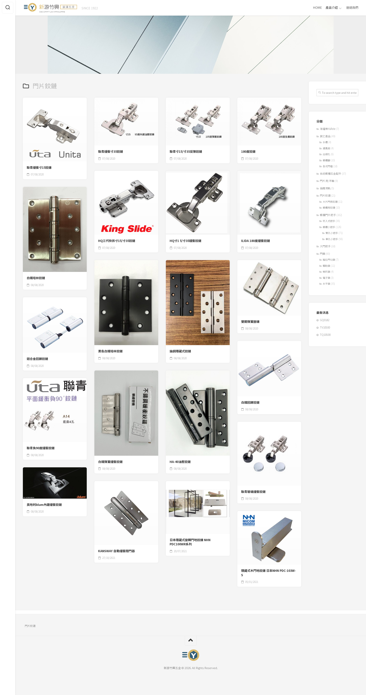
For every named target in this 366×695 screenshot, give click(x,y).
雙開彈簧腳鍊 (250, 321)
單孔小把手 (332, 239)
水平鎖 (326, 283)
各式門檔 (328, 166)
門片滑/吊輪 (327, 181)
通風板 (326, 148)
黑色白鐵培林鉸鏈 (110, 351)
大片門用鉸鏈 (330, 201)
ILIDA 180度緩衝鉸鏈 (255, 241)
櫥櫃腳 (326, 160)
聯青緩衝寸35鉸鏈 (110, 151)
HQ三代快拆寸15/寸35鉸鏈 (116, 241)
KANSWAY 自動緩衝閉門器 (116, 551)
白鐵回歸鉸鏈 (250, 402)
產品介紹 (332, 8)
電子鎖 (326, 278)
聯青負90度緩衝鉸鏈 (41, 448)
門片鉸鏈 (325, 195)
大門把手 (325, 246)
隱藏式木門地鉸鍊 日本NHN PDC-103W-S (268, 572)
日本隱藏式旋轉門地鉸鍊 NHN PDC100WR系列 (190, 542)
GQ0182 (324, 320)
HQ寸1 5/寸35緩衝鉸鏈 (185, 241)
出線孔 (326, 154)
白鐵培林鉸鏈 (36, 278)
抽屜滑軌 (325, 188)
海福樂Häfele (328, 129)
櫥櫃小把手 (329, 227)
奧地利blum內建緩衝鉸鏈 (44, 504)
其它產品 (325, 136)
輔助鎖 (326, 266)
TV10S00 (325, 327)
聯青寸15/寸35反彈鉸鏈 (186, 151)
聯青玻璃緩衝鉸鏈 (253, 491)
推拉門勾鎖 (329, 259)
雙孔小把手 (332, 233)
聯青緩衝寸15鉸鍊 (39, 167)
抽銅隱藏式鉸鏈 (180, 351)
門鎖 (322, 254)
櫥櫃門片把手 (328, 215)
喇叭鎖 (326, 271)
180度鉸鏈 (248, 151)
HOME (317, 7)
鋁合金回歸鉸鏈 (37, 359)
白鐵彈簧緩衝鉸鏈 (110, 462)
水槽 (325, 142)
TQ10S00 (325, 335)
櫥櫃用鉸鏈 (329, 207)
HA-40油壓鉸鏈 (180, 462)
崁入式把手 (329, 221)
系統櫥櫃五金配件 (330, 173)
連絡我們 (352, 7)
